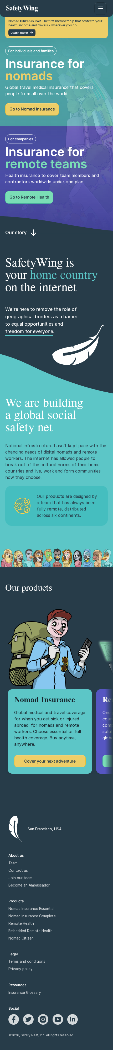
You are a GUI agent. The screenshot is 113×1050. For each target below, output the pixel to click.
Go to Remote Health (29, 197)
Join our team (20, 878)
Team (13, 863)
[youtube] (58, 1019)
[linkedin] (72, 1019)
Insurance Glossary (24, 992)
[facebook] (13, 1019)
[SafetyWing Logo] (22, 8)
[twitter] (28, 1019)
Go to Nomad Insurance (32, 109)
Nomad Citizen (21, 938)
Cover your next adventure (50, 761)
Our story (16, 232)
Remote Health (21, 923)
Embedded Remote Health (30, 931)
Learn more (19, 33)
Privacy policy (20, 969)
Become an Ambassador (29, 885)
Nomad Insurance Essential (31, 909)
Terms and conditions (26, 961)
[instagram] (43, 1019)
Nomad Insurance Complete (32, 916)
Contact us (18, 870)
